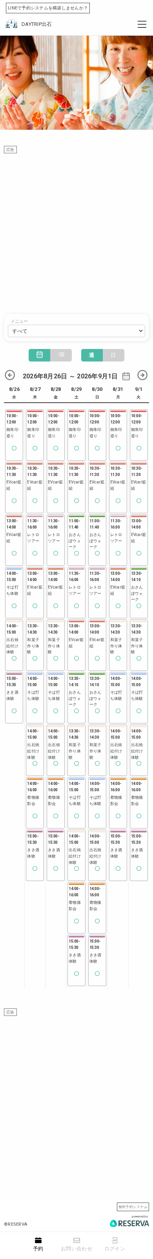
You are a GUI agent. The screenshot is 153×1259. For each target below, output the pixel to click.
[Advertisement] (76, 229)
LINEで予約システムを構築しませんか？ (48, 8)
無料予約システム (133, 1206)
